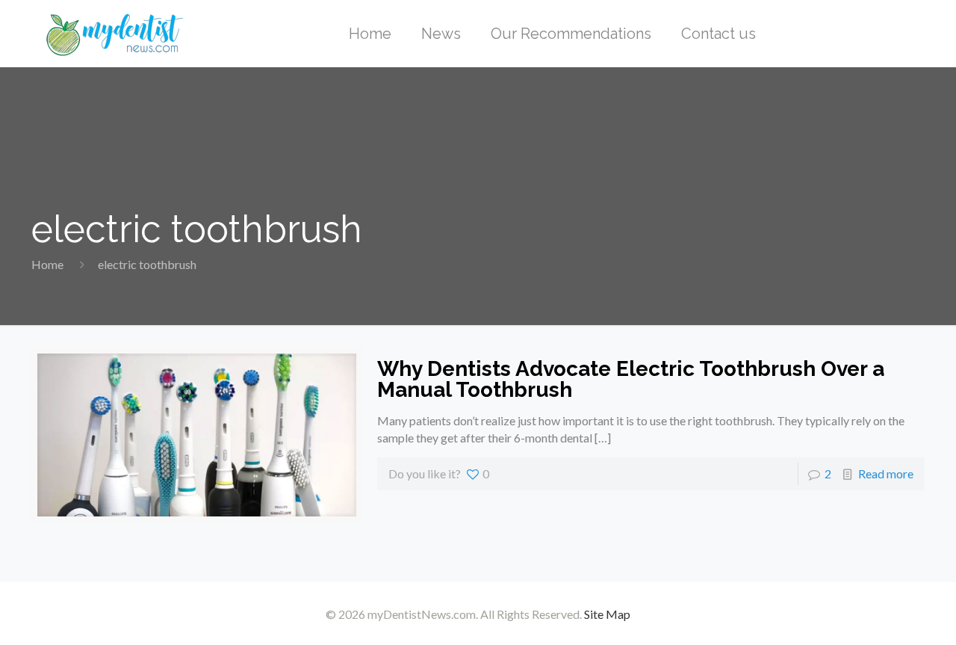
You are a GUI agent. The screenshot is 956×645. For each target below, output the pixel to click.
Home (47, 264)
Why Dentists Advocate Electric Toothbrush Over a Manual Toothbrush (630, 379)
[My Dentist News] (115, 33)
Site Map (607, 614)
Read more (885, 473)
